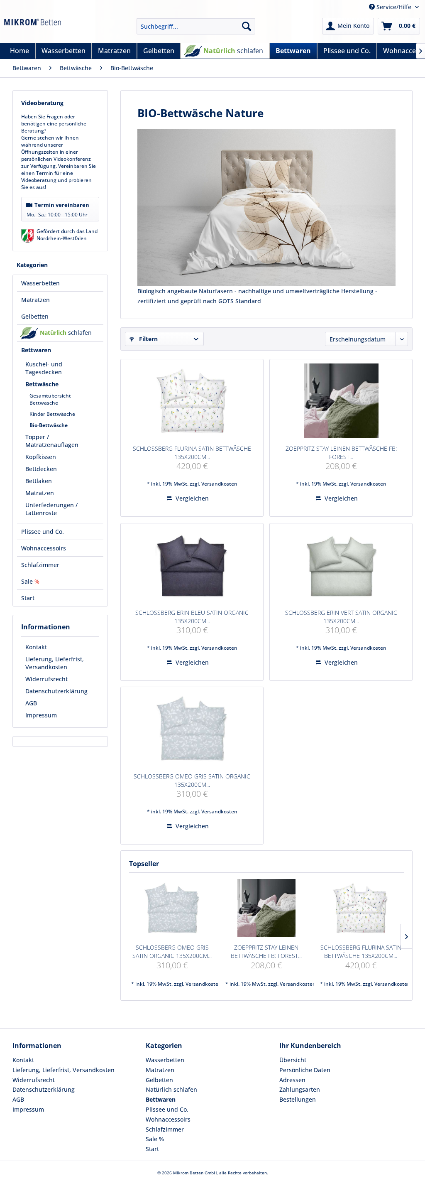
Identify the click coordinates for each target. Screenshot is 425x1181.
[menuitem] (196, 26)
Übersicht (292, 1060)
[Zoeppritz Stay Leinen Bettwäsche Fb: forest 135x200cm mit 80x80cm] (341, 400)
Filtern (147, 339)
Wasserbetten (165, 1060)
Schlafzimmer (165, 1129)
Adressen (292, 1080)
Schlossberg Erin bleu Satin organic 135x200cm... (192, 617)
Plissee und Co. (167, 1109)
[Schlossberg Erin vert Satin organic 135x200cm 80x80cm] (341, 565)
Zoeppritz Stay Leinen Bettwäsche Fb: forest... (341, 452)
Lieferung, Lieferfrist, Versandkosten (54, 663)
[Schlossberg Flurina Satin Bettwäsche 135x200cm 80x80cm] (192, 400)
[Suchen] (246, 26)
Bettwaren (161, 1099)
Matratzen (160, 1070)
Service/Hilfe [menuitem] (394, 7)
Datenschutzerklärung (56, 691)
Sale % (155, 1139)
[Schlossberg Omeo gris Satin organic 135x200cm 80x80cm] (192, 728)
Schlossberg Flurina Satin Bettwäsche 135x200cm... (192, 452)
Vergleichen (191, 498)
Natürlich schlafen (171, 1089)
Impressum (41, 715)
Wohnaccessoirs (168, 1119)
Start (152, 1149)
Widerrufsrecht (46, 679)
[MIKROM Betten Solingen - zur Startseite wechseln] (32, 28)
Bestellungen (297, 1099)
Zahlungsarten (299, 1089)
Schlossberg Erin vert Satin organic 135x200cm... (341, 617)
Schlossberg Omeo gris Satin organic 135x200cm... (192, 780)
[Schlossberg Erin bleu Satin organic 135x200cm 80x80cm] (192, 565)
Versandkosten (219, 483)
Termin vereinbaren (58, 209)
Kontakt (36, 647)
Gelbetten (159, 1080)
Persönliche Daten (304, 1070)
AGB (31, 703)
